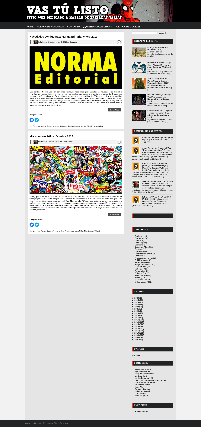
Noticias (138, 269)
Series (137, 277)
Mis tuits (136, 355)
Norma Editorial (87, 126)
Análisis (138, 236)
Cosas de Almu (142, 247)
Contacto (73, 26)
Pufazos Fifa (140, 273)
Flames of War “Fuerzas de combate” (156, 149)
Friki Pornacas (141, 260)
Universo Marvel (142, 391)
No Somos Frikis (142, 385)
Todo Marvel (140, 387)
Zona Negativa (141, 395)
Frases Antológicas (144, 258)
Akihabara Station (143, 369)
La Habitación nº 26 (144, 378)
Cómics (56, 126)
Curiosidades (141, 251)
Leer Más (114, 110)
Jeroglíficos (140, 262)
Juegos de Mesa (142, 264)
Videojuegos (140, 282)
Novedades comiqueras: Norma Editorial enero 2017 (63, 36)
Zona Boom (140, 393)
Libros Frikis (140, 267)
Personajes (140, 271)
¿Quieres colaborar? (97, 26)
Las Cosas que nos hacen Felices (150, 380)
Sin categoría (141, 280)
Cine (137, 240)
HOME (30, 26)
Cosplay (138, 249)
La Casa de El (141, 376)
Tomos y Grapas (142, 389)
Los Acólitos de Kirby (145, 382)
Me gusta (139, 216)
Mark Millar (79, 231)
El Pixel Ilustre (141, 411)
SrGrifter (41, 42)
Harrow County (74, 126)
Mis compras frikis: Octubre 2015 (51, 136)
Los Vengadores (67, 231)
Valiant (97, 231)
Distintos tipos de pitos (162, 137)
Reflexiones (140, 275)
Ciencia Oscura (46, 126)
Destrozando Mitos (143, 253)
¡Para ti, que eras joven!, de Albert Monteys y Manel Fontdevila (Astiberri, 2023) (155, 166)
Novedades (98, 126)
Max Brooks (89, 231)
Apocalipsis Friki (142, 371)
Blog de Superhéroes (144, 374)
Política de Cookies (127, 26)
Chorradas (139, 238)
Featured (139, 256)
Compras (73, 42)
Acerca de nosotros (50, 26)
